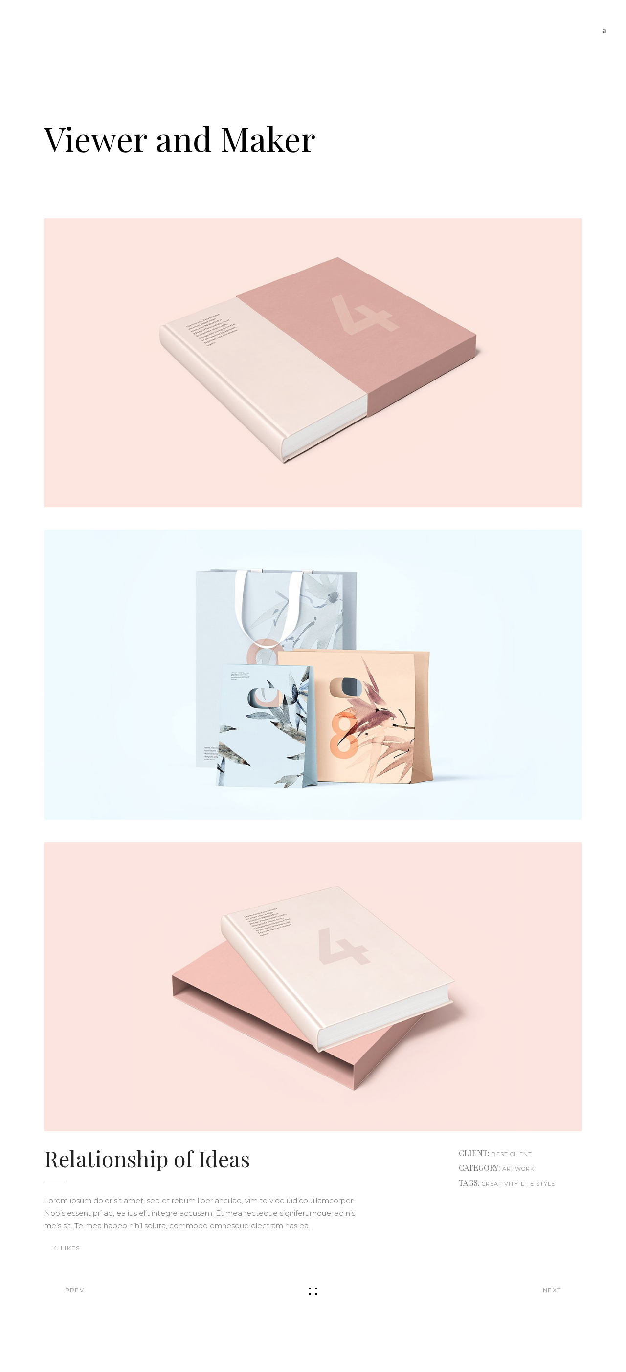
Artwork (518, 1168)
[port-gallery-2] (313, 674)
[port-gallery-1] (313, 362)
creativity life (508, 1184)
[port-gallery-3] (313, 986)
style (546, 1184)
